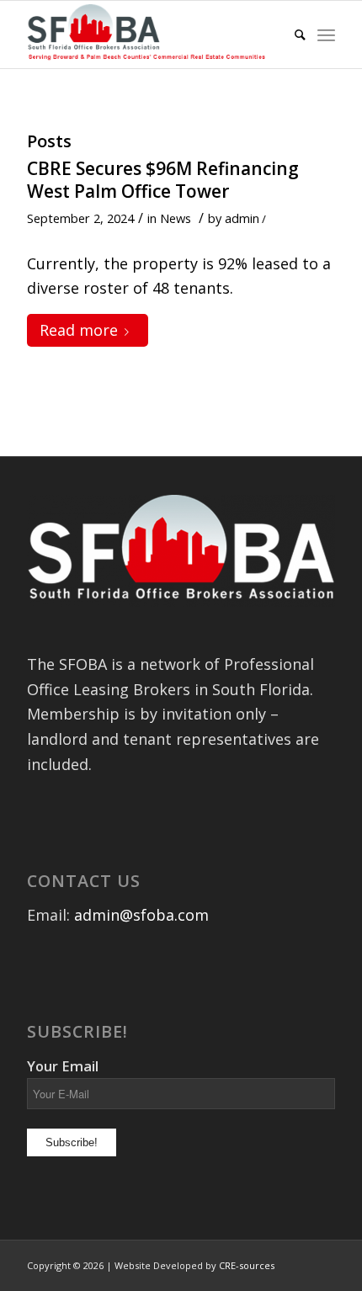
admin (242, 218)
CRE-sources (246, 1265)
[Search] (292, 34)
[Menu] (326, 34)
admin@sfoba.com (141, 915)
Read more (79, 330)
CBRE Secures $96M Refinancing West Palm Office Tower (163, 180)
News (175, 218)
